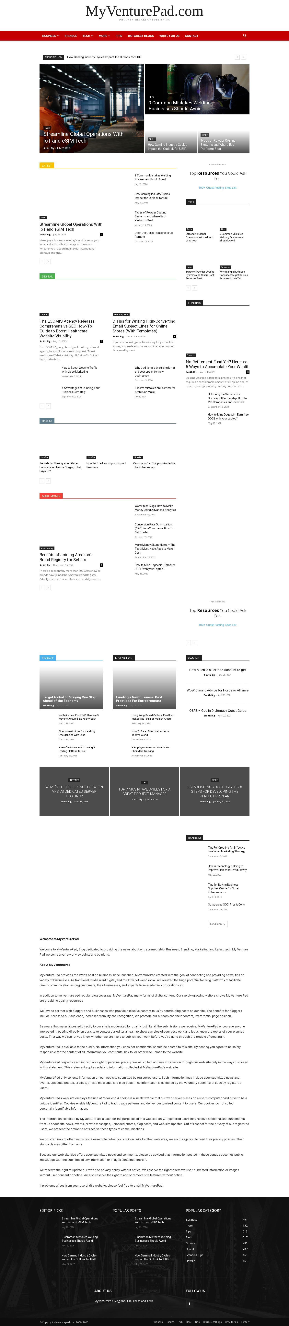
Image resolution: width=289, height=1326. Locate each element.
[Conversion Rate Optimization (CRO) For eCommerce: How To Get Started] (122, 529)
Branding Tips (121, 314)
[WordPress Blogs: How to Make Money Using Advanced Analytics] (122, 510)
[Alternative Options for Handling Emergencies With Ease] (47, 736)
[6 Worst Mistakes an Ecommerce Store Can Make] (122, 392)
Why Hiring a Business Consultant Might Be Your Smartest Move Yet (234, 275)
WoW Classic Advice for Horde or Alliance (218, 690)
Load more (216, 924)
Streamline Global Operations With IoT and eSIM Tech (101, 57)
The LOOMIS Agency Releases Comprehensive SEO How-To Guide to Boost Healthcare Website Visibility (67, 328)
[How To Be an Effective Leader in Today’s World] (121, 736)
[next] (243, 57)
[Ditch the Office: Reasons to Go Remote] (122, 237)
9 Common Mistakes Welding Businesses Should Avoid (231, 237)
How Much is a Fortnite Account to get (217, 670)
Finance (71, 35)
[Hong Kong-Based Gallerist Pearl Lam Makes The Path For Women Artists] (121, 720)
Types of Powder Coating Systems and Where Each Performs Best (151, 216)
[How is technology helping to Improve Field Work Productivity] (195, 871)
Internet (74, 780)
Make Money (47, 548)
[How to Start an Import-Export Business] (108, 444)
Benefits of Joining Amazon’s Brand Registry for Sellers (66, 557)
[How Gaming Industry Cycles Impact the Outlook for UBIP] (171, 134)
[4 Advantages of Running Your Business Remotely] (49, 392)
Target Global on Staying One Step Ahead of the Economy (69, 699)
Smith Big (45, 234)
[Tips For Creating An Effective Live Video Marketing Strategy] (195, 852)
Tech (86, 35)
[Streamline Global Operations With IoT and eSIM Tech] (92, 108)
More (103, 35)
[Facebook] (189, 1303)
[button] (244, 36)
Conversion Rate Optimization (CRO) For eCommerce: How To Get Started (154, 528)
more (205, 135)
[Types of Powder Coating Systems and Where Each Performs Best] (223, 134)
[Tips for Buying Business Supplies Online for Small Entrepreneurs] (195, 889)
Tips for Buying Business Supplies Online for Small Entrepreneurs (223, 888)
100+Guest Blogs (141, 35)
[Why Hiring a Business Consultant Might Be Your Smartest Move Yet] (234, 258)
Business (49, 35)
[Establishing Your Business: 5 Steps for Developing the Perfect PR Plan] (214, 791)
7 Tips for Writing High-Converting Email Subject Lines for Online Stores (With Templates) (144, 326)
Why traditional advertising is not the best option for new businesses (155, 371)
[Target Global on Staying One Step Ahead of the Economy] (71, 687)
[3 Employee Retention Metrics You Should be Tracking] (121, 752)
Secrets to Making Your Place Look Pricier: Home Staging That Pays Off (60, 467)
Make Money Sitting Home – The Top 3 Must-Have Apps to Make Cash (155, 548)
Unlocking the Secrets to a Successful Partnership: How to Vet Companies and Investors (227, 398)
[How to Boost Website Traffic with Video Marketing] (49, 372)
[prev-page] (42, 261)
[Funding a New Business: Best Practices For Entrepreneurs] (144, 687)
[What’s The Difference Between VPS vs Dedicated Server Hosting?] (74, 791)
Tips (119, 35)
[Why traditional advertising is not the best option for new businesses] (122, 372)
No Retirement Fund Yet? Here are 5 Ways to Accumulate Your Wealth (217, 364)
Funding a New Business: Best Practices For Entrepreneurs (139, 699)
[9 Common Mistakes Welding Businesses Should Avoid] (197, 89)
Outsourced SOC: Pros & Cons (226, 904)
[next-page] (48, 261)
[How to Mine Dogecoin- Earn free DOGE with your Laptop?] (122, 569)
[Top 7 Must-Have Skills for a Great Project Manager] (144, 791)
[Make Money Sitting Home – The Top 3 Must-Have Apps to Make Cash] (122, 549)
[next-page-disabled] (194, 642)
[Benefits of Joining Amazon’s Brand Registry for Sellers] (71, 527)
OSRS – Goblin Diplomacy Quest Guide (217, 711)
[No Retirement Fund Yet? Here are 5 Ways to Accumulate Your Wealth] (217, 334)
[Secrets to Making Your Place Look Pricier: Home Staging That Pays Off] (61, 444)
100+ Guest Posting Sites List (218, 187)
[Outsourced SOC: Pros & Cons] (195, 909)
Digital (44, 314)
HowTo (44, 457)
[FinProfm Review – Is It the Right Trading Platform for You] (47, 752)
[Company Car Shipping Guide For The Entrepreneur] (154, 444)
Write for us (169, 35)
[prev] (237, 57)
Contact (191, 35)
